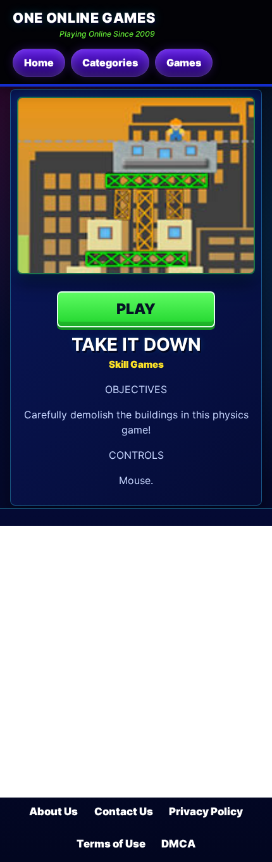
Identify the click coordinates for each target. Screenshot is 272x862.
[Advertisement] (136, 662)
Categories (110, 62)
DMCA (178, 843)
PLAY (136, 309)
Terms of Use (111, 843)
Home (39, 62)
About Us (53, 811)
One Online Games (84, 17)
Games (183, 62)
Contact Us (123, 811)
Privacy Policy (206, 811)
